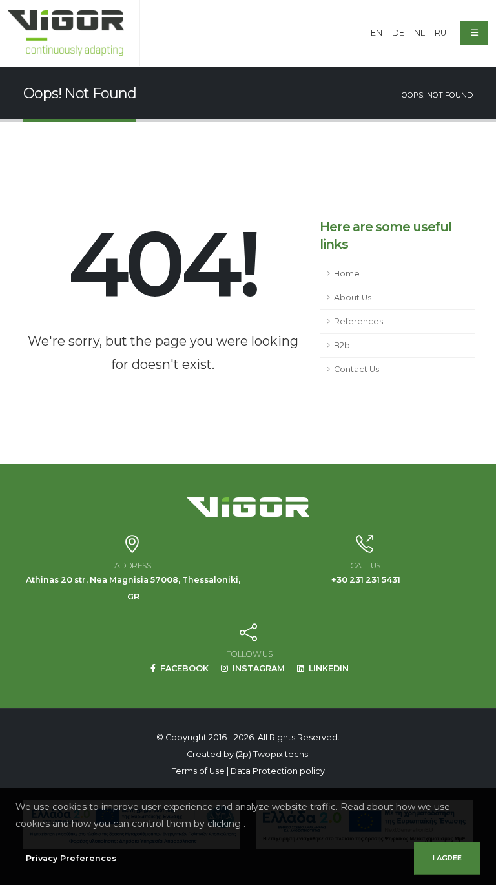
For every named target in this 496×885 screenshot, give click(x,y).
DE (398, 32)
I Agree (447, 857)
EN (376, 32)
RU (440, 32)
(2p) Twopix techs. (273, 754)
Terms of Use (198, 771)
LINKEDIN (328, 668)
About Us (352, 297)
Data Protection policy (278, 771)
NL (419, 32)
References (358, 321)
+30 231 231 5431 (365, 580)
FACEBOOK (183, 668)
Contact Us (356, 369)
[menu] (474, 33)
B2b (342, 345)
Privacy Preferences (71, 858)
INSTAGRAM (258, 668)
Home (347, 273)
